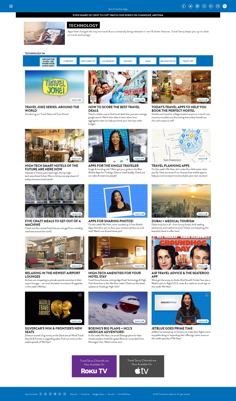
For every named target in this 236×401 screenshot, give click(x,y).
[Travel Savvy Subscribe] (218, 6)
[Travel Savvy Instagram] (204, 6)
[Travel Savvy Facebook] (184, 6)
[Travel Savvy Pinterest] (197, 6)
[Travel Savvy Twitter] (190, 6)
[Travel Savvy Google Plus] (211, 6)
